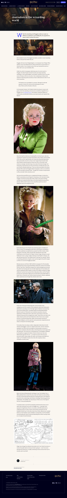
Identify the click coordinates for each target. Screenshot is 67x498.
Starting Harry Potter (42, 475)
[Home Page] (33, 2)
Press (7, 477)
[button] (5, 6)
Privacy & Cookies (29, 475)
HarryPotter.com (17, 484)
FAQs (17, 475)
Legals (28, 478)
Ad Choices (18, 478)
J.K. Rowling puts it (27, 92)
